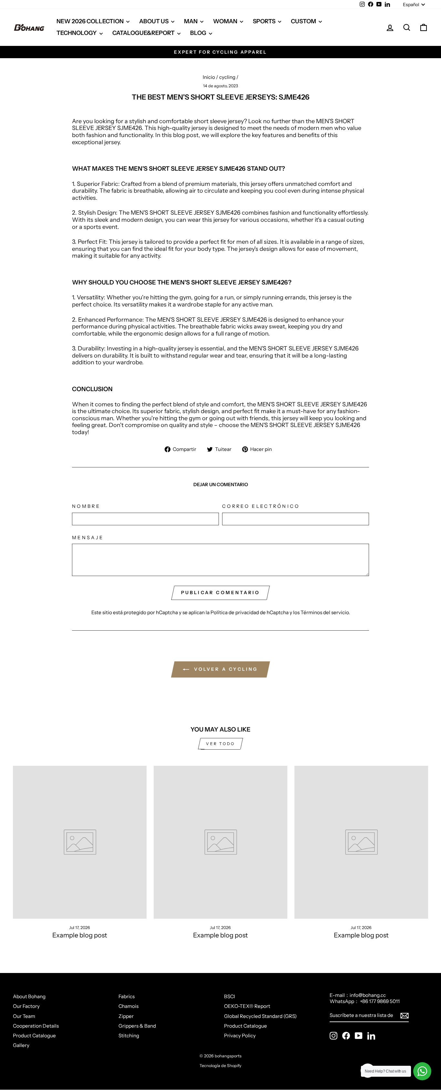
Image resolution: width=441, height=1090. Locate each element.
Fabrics (126, 996)
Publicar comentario (220, 592)
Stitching (128, 1035)
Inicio (209, 77)
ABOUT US (154, 21)
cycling (227, 77)
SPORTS (264, 21)
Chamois (128, 1006)
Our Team (24, 1016)
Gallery (21, 1045)
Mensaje (88, 537)
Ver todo (220, 743)
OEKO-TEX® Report (247, 1006)
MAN (191, 21)
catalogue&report (144, 33)
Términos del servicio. (325, 612)
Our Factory (26, 1006)
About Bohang (29, 996)
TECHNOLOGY (77, 33)
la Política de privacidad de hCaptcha (248, 612)
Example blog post (79, 935)
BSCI (229, 996)
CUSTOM (304, 21)
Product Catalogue (34, 1035)
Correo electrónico (261, 506)
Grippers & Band (137, 1026)
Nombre (86, 506)
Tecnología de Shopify (220, 1065)
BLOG (198, 33)
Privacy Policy (240, 1035)
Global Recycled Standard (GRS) (260, 1016)
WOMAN (225, 21)
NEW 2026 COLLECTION (90, 21)
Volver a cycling (225, 669)
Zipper (126, 1016)
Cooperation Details (36, 1026)
